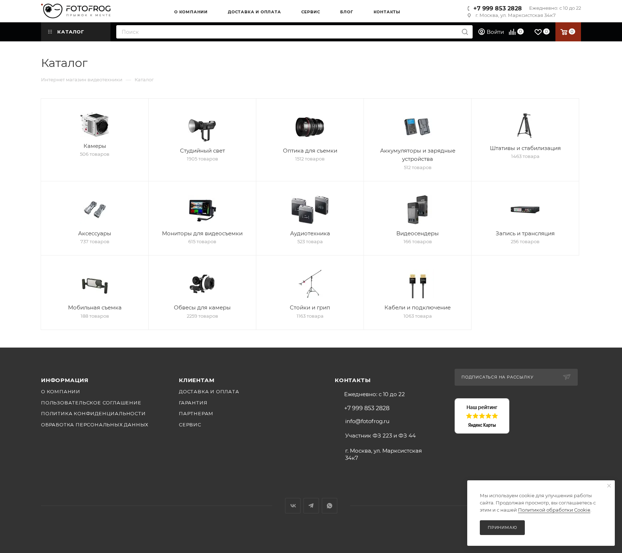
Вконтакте (293, 505)
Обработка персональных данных (94, 424)
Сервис (190, 424)
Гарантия (193, 402)
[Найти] (465, 31)
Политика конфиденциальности (93, 413)
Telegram (311, 505)
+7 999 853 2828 (497, 8)
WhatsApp (329, 505)
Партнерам (196, 413)
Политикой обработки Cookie (554, 510)
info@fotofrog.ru (367, 421)
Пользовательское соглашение (91, 402)
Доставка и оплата (209, 391)
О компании (60, 391)
